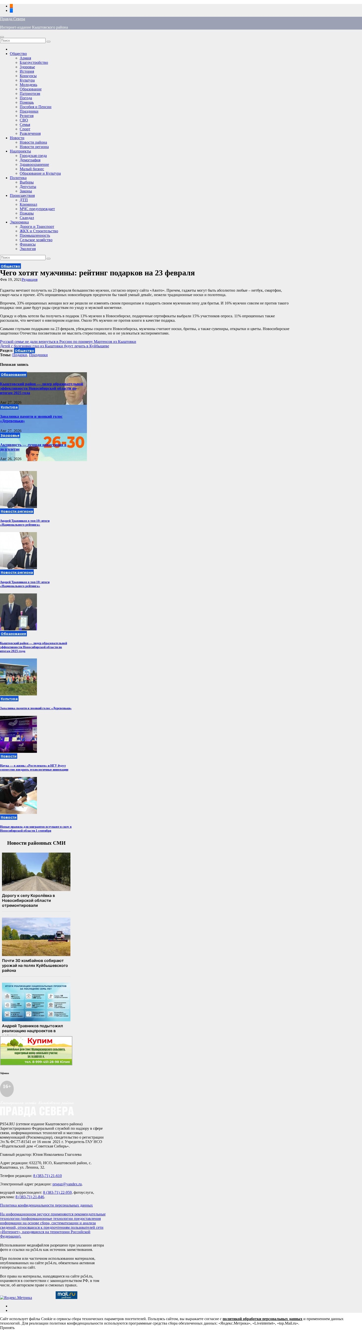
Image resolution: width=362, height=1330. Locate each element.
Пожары (27, 213)
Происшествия (22, 195)
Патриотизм (30, 93)
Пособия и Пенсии (35, 107)
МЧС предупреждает (37, 209)
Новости (17, 138)
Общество (18, 53)
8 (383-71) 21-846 (30, 1197)
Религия (26, 116)
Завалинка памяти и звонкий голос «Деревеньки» (36, 708)
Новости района (33, 142)
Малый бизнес (32, 169)
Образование (31, 89)
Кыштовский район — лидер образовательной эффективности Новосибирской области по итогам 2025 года (41, 388)
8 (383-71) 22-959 (57, 1192)
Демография (30, 160)
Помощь (27, 102)
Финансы (28, 244)
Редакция (29, 279)
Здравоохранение (34, 164)
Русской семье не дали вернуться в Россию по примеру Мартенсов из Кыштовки (68, 341)
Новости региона (34, 147)
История (27, 71)
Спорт (25, 129)
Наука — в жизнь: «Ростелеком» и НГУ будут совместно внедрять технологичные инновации (34, 767)
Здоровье (27, 67)
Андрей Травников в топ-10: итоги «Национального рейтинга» (24, 522)
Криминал (28, 204)
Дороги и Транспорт (37, 226)
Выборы (27, 182)
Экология (28, 249)
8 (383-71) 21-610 (47, 1176)
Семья (25, 124)
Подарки (19, 355)
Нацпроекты (20, 151)
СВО (24, 120)
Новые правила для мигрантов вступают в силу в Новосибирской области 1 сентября (36, 828)
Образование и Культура (40, 173)
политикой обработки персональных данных (262, 1319)
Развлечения (30, 133)
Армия (25, 58)
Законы (26, 191)
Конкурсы (28, 76)
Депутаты (28, 187)
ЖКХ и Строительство (39, 231)
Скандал (27, 218)
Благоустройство (34, 62)
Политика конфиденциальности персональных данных (46, 1205)
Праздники (29, 111)
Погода (26, 98)
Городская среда (33, 155)
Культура (27, 80)
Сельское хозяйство (36, 240)
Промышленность (35, 235)
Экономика (19, 222)
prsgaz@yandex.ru (67, 1184)
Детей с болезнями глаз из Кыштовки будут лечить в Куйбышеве (54, 346)
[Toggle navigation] (2, 37)
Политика (18, 178)
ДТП (24, 200)
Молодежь (28, 85)
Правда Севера (12, 19)
